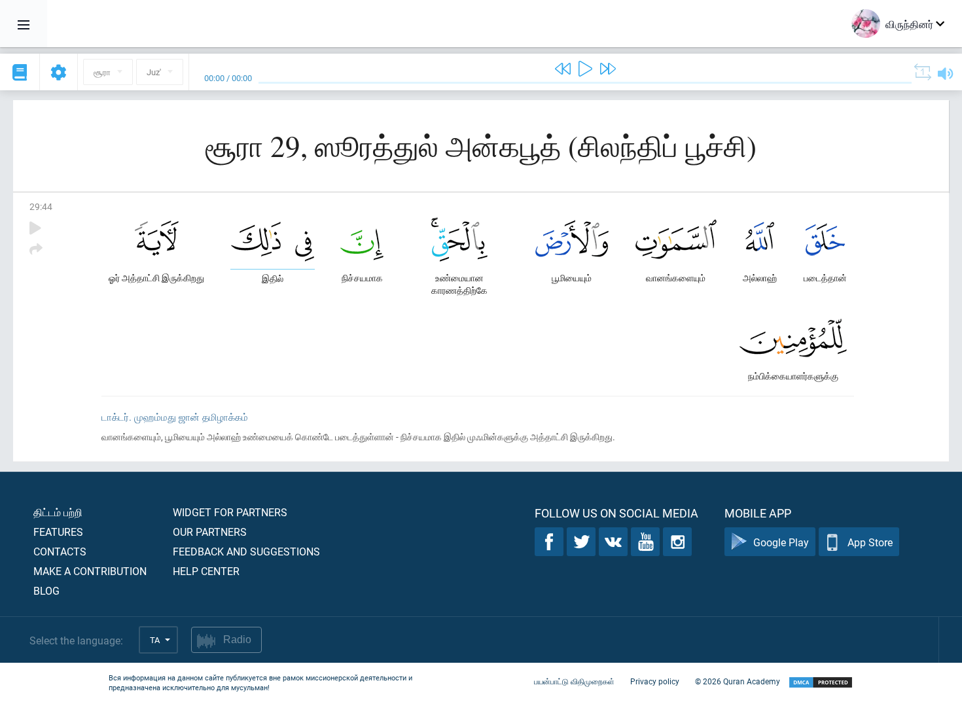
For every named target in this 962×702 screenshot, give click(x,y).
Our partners (210, 531)
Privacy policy (654, 681)
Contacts (59, 551)
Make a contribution (90, 571)
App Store (870, 542)
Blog (46, 590)
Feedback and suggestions (246, 551)
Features (58, 531)
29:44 (40, 206)
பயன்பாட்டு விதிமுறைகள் (574, 681)
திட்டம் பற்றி (57, 512)
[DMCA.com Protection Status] (820, 683)
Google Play (781, 542)
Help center (206, 571)
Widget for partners (230, 512)
